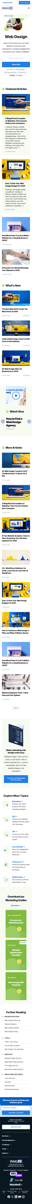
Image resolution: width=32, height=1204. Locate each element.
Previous (3, 421)
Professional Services (12, 1089)
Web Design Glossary (12, 1028)
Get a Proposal (24, 2)
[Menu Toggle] (28, 8)
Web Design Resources (12, 1020)
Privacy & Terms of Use (11, 1192)
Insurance (8, 1082)
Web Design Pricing (11, 1031)
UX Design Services (11, 1065)
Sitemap (3, 1192)
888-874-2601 (7, 2)
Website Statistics (11, 1024)
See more (15, 905)
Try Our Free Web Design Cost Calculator (16, 779)
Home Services (10, 1078)
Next (29, 421)
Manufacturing (9, 1086)
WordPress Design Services (14, 1069)
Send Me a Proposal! (16, 1113)
